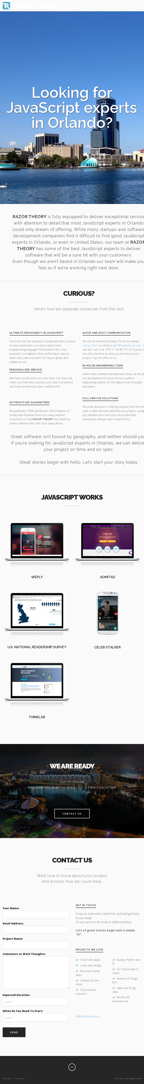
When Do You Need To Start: (23, 1011)
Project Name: (13, 938)
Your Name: (11, 908)
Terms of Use (19, 1078)
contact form (90, 345)
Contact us (72, 813)
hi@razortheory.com (129, 345)
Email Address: (13, 923)
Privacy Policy (7, 1078)
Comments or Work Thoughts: (24, 954)
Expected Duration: (16, 995)
